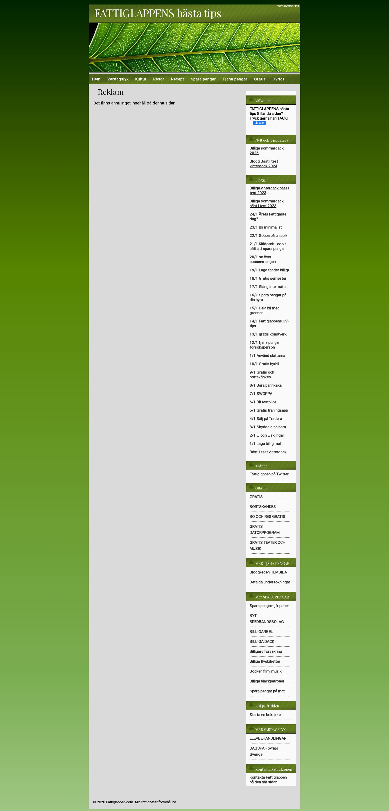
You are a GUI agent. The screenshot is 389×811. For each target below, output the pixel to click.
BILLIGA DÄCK (262, 641)
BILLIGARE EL (261, 631)
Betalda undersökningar (270, 582)
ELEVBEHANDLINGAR (268, 738)
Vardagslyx (118, 79)
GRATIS (256, 496)
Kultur (141, 79)
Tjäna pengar (235, 79)
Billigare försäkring (266, 651)
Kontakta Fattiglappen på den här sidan (268, 779)
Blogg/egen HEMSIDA (268, 572)
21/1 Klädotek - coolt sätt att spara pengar (268, 246)
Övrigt (278, 79)
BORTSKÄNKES (263, 506)
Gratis (260, 79)
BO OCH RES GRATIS (267, 516)
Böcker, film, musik (266, 671)
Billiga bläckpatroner (267, 681)
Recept (177, 79)
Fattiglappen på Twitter (269, 474)
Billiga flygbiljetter (265, 661)
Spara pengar (203, 79)
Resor (158, 79)
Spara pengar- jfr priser (269, 605)
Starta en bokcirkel (266, 714)
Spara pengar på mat (267, 691)
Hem (96, 79)
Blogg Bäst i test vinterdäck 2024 (264, 163)
